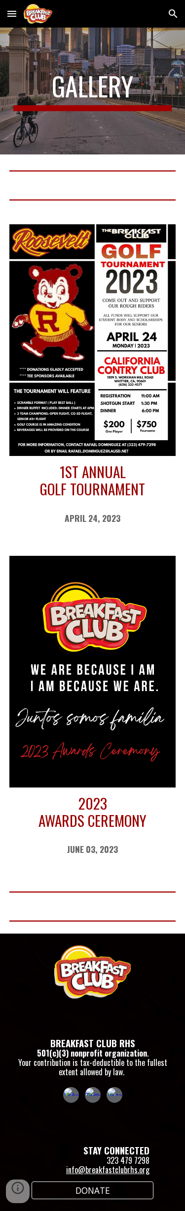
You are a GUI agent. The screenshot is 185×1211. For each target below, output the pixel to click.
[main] (92, 91)
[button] (12, 13)
